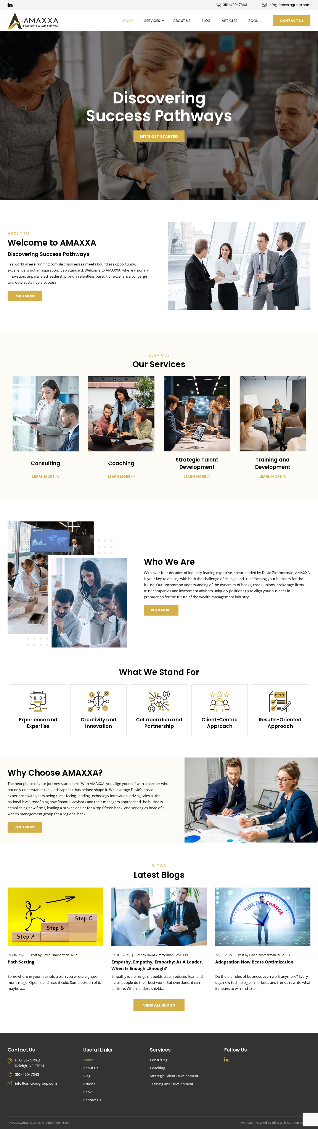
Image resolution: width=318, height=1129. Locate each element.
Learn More (43, 476)
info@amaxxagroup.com (289, 4)
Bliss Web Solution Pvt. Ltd (291, 1123)
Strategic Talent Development (174, 1076)
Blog (86, 1076)
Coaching (157, 1068)
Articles (89, 1084)
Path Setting (21, 962)
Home (88, 1060)
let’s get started (159, 136)
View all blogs (159, 1005)
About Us (90, 1068)
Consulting (158, 1060)
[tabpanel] (159, 115)
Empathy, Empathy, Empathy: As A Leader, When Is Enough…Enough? (157, 965)
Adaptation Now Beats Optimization (254, 962)
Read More (24, 295)
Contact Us (292, 20)
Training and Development (171, 1084)
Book (87, 1092)
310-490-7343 (235, 4)
